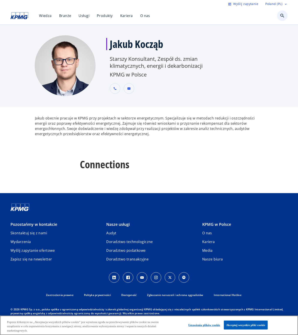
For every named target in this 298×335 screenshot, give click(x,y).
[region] (149, 325)
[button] (129, 88)
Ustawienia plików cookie (204, 324)
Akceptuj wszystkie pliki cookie (245, 324)
